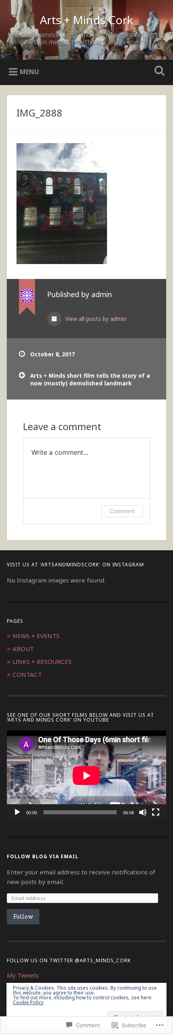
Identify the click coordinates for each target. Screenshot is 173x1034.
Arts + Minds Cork (86, 19)
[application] (86, 775)
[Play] (17, 812)
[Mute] (143, 812)
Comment (122, 511)
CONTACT (27, 674)
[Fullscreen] (156, 812)
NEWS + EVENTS (36, 636)
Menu (29, 71)
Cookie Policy (28, 1002)
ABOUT (23, 649)
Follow (23, 916)
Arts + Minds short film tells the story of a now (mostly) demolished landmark (90, 379)
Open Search (158, 71)
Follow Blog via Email (42, 856)
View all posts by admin (95, 318)
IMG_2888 (39, 112)
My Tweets (23, 975)
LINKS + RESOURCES (42, 661)
